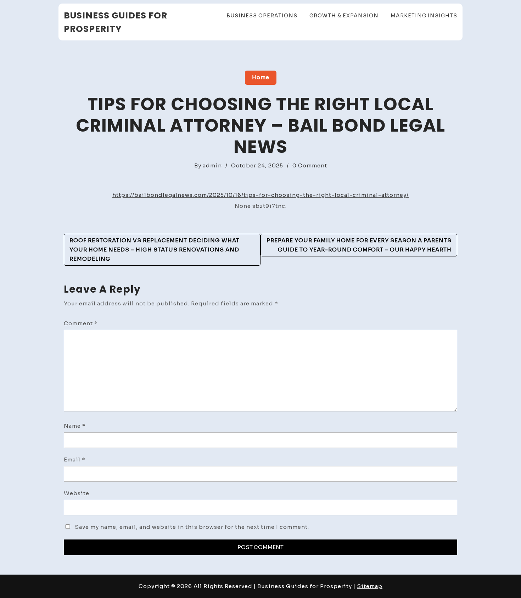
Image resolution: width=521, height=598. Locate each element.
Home (260, 77)
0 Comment (309, 165)
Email (74, 459)
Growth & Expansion (344, 15)
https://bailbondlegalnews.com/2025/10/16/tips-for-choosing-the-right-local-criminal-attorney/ (260, 195)
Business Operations (261, 15)
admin (212, 165)
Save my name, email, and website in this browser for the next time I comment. (192, 527)
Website (76, 493)
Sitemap (369, 586)
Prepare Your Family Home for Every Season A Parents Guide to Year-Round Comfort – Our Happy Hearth (359, 245)
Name (75, 425)
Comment (81, 323)
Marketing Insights (424, 15)
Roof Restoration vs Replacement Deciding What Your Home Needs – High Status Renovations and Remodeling (154, 249)
